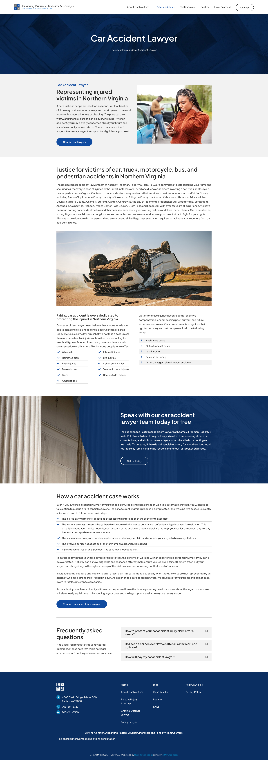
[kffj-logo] (44, 5)
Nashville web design (143, 755)
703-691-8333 (70, 706)
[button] (166, 632)
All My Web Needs (170, 755)
